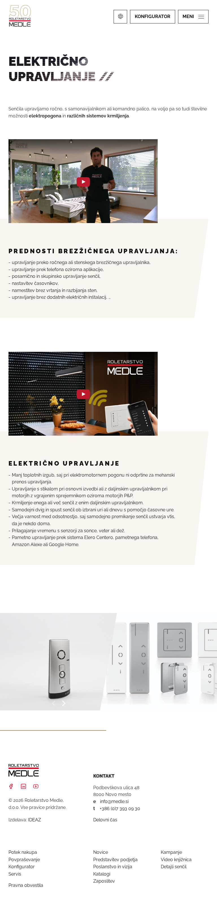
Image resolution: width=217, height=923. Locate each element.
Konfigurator (21, 866)
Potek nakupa (22, 852)
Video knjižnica (176, 859)
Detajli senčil (173, 866)
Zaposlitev (104, 881)
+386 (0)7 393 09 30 (120, 808)
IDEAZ (34, 819)
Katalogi (101, 874)
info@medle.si (114, 801)
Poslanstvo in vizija (112, 866)
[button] (54, 703)
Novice (100, 852)
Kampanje (171, 852)
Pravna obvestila (25, 885)
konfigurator (152, 16)
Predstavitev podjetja (115, 859)
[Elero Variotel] (58, 661)
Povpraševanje (24, 859)
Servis (14, 874)
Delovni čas (105, 819)
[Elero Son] (158, 661)
